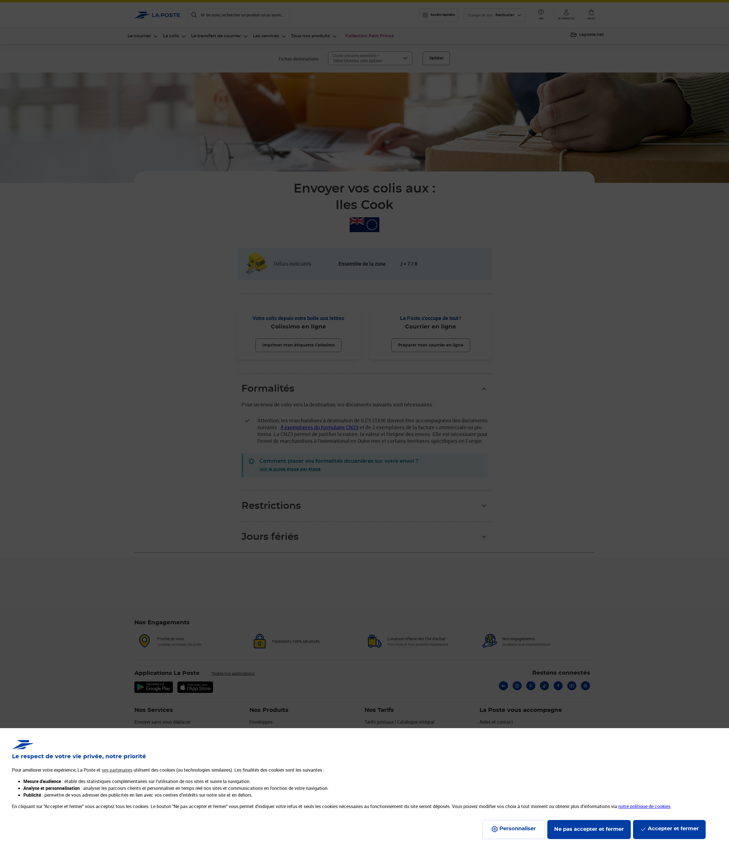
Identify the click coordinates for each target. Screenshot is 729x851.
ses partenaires (117, 770)
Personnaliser (517, 828)
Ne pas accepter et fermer (589, 829)
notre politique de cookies (644, 806)
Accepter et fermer (673, 828)
